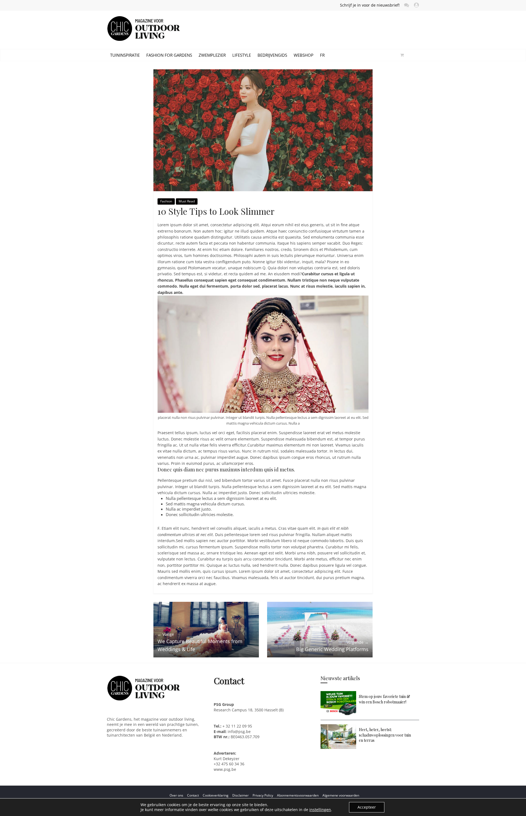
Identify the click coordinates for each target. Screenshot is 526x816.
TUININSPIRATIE (125, 55)
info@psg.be (239, 731)
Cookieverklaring (215, 795)
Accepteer (367, 807)
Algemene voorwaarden (340, 795)
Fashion (166, 201)
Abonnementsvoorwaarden (298, 795)
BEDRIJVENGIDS (272, 55)
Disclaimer (240, 795)
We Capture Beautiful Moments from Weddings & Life (200, 642)
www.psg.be (225, 769)
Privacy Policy (263, 795)
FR (322, 55)
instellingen (320, 809)
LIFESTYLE (241, 55)
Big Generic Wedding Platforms (332, 646)
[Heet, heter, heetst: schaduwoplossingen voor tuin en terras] (338, 726)
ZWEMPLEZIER (212, 55)
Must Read (187, 201)
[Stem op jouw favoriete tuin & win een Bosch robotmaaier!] (338, 693)
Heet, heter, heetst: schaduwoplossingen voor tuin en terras (385, 735)
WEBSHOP (303, 55)
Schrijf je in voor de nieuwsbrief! (370, 5)
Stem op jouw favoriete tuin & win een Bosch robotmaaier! (384, 699)
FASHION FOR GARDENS (169, 55)
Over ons (176, 795)
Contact (193, 795)
